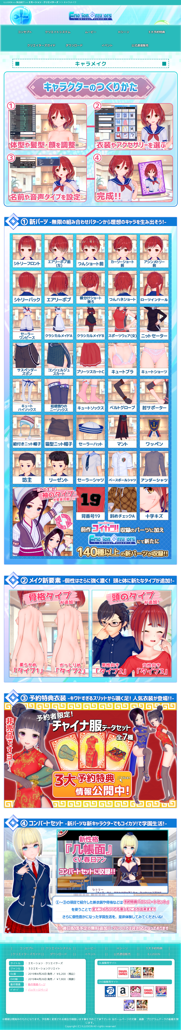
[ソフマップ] (109, 992)
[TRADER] (160, 992)
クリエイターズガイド (27, 954)
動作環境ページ (36, 984)
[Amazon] (121, 992)
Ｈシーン (123, 32)
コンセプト (25, 32)
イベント (107, 45)
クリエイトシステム (58, 32)
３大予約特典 (156, 32)
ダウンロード (74, 45)
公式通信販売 (140, 46)
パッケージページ (38, 989)
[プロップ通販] (128, 1005)
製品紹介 (20, 2)
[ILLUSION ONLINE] (147, 973)
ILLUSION (8, 2)
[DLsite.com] (134, 973)
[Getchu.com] (134, 992)
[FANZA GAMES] (121, 973)
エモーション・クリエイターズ (43, 2)
